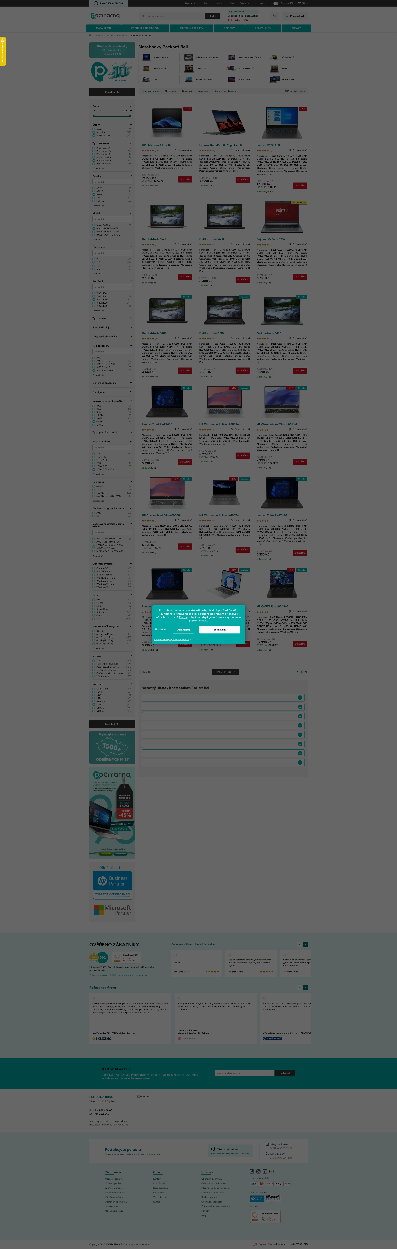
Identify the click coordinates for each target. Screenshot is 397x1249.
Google (183, 617)
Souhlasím (220, 629)
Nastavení (161, 629)
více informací (198, 620)
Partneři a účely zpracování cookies (171, 639)
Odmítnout (183, 629)
